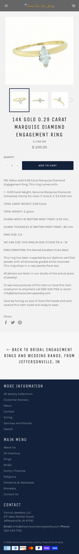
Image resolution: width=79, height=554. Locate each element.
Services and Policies (18, 423)
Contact (9, 411)
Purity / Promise (14, 471)
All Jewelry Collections (18, 394)
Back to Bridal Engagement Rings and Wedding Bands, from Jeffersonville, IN (39, 355)
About (8, 405)
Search (8, 429)
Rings (7, 459)
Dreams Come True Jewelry (26, 542)
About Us (10, 447)
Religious (10, 476)
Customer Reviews (16, 399)
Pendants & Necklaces (19, 482)
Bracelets (10, 488)
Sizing (8, 417)
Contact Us (11, 494)
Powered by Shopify (52, 542)
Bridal (8, 465)
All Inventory (12, 453)
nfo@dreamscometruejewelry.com (37, 526)
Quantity (9, 157)
